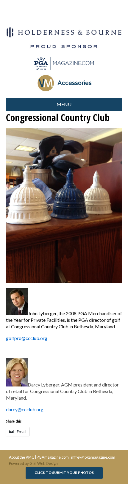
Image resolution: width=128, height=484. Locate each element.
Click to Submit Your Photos (64, 472)
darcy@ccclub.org (24, 409)
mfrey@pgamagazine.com (93, 457)
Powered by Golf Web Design (33, 463)
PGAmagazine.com (53, 457)
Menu (64, 104)
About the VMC (21, 457)
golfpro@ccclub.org (26, 338)
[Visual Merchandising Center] (64, 63)
